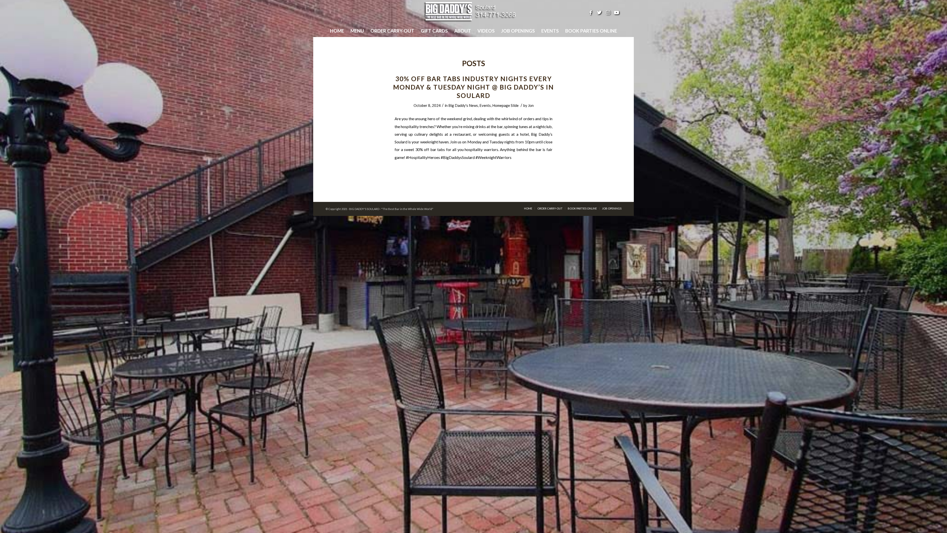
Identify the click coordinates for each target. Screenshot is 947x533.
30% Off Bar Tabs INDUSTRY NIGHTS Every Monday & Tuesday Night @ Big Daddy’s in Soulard (473, 87)
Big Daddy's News (463, 105)
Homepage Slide (505, 105)
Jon (531, 105)
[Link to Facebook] (590, 12)
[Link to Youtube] (616, 12)
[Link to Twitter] (599, 12)
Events (485, 105)
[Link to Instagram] (608, 12)
